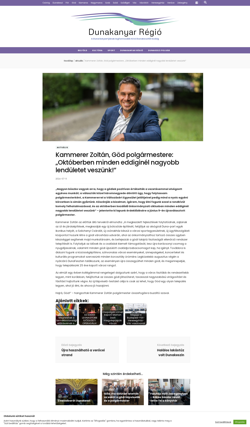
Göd (74, 2)
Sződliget (125, 2)
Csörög (46, 2)
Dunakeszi (58, 2)
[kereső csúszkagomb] (205, 2)
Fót (67, 2)
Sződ (115, 2)
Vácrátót (143, 2)
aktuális (62, 147)
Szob (107, 2)
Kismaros (83, 2)
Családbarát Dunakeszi (74, 400)
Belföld (82, 50)
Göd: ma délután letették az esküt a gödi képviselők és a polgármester (122, 397)
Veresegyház (157, 2)
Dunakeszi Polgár (159, 50)
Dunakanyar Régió (125, 31)
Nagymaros (96, 2)
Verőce (170, 2)
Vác (135, 2)
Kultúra (97, 50)
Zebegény (182, 2)
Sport (111, 50)
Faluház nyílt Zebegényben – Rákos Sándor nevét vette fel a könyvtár (169, 397)
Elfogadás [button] (240, 422)
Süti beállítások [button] (223, 422)
